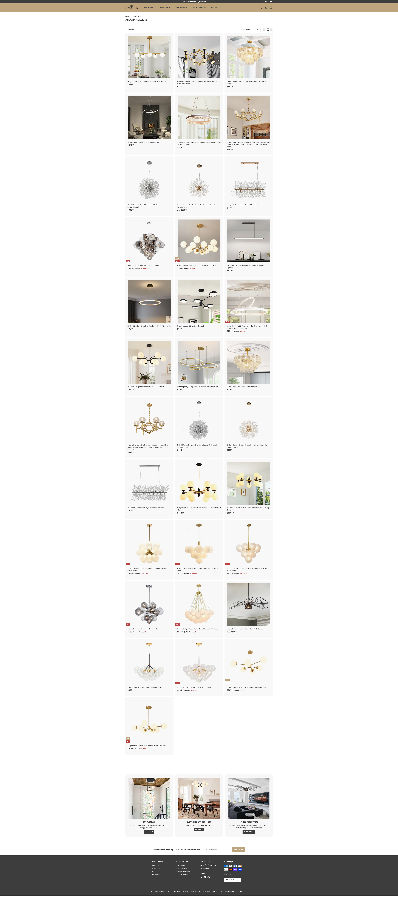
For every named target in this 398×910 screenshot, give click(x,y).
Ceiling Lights (164, 7)
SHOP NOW (199, 830)
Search (154, 871)
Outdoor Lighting (200, 7)
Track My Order (181, 868)
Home (127, 16)
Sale (213, 7)
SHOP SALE (149, 832)
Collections (135, 16)
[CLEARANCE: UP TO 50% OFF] (199, 798)
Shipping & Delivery (183, 871)
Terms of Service (229, 891)
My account (156, 874)
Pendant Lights (182, 7)
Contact (240, 891)
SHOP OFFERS (248, 832)
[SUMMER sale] (149, 798)
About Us (155, 865)
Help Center (180, 865)
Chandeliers (148, 7)
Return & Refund (182, 874)
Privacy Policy (217, 891)
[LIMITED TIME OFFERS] (248, 798)
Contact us (156, 868)
